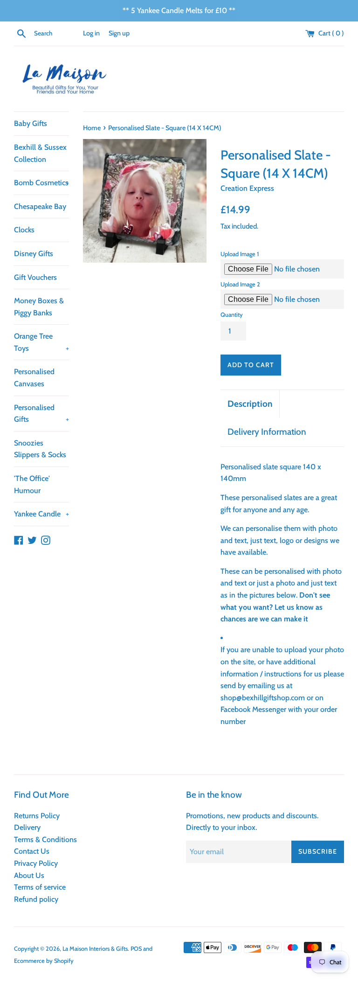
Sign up (119, 33)
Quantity (231, 314)
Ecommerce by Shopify (44, 960)
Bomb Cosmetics (41, 182)
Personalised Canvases (34, 377)
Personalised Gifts (41, 413)
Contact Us (31, 851)
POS (136, 948)
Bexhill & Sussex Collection (40, 153)
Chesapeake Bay (40, 206)
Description (249, 403)
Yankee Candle (41, 513)
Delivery (27, 827)
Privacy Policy (36, 863)
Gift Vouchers (35, 277)
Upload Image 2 (240, 284)
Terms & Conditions (45, 839)
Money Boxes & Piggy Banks (39, 306)
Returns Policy (37, 815)
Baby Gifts (30, 123)
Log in (91, 33)
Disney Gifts (33, 253)
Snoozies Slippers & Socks (40, 449)
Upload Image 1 (239, 254)
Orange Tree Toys (41, 342)
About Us (29, 875)
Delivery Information (266, 431)
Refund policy (36, 899)
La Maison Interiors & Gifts (95, 948)
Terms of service (40, 887)
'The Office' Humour (32, 484)
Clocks (24, 229)
